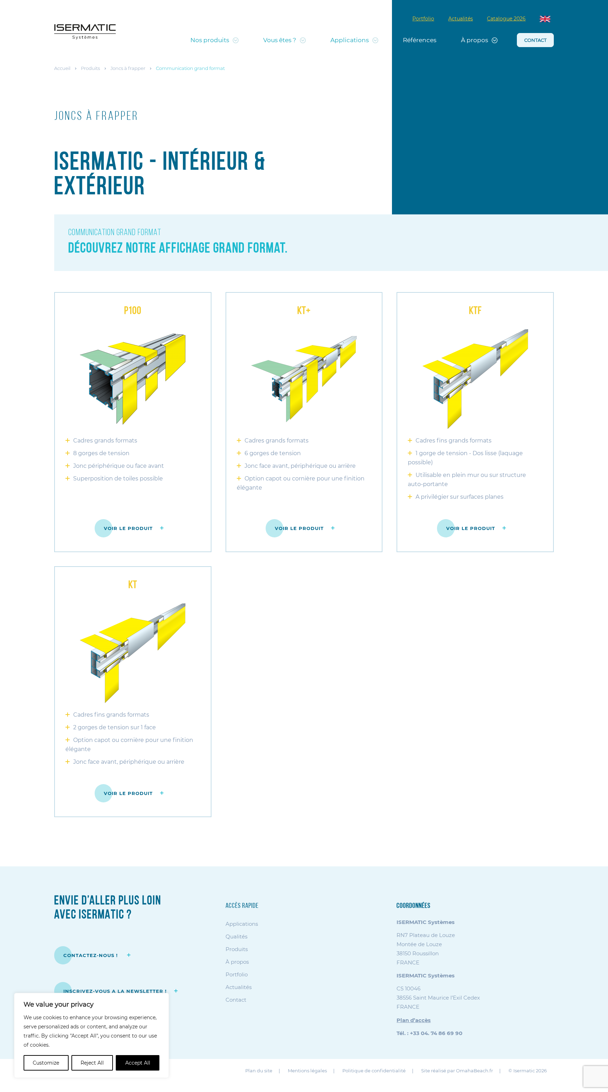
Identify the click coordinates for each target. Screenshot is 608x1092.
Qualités (236, 936)
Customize (46, 1063)
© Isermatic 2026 (527, 1070)
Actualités (460, 18)
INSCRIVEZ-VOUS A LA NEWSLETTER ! (115, 991)
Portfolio (423, 18)
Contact (535, 40)
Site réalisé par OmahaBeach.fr (457, 1070)
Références (419, 40)
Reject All (92, 1063)
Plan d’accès (414, 1020)
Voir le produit (128, 528)
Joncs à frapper (127, 68)
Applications (349, 40)
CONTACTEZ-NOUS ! (91, 955)
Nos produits (209, 40)
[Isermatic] (85, 32)
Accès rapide (242, 906)
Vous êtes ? (279, 40)
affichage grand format (220, 249)
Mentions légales (307, 1070)
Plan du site (258, 1070)
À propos (474, 40)
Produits (90, 68)
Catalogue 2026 (506, 18)
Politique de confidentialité (374, 1070)
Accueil (62, 68)
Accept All (137, 1063)
